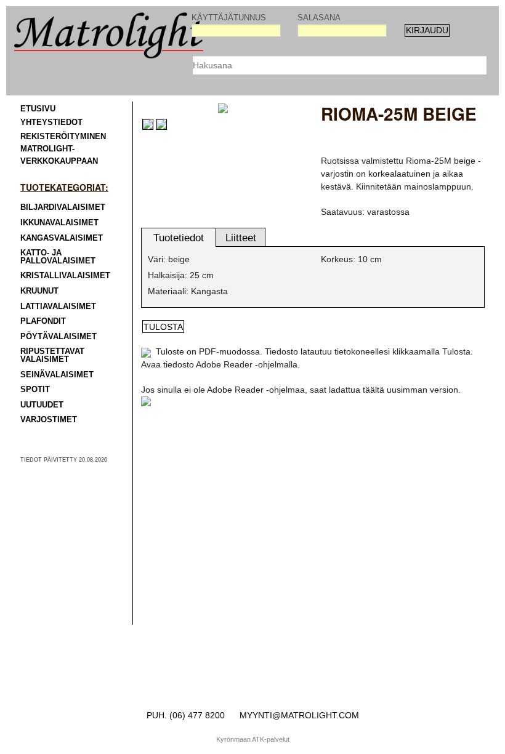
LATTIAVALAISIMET (58, 306)
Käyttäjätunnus (229, 18)
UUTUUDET (41, 405)
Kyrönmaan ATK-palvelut (252, 739)
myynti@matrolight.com (299, 715)
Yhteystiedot (51, 122)
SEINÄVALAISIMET (57, 375)
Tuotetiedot (178, 238)
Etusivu (37, 109)
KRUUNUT (39, 291)
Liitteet (240, 238)
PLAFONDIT (43, 321)
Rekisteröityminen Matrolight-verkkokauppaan (63, 149)
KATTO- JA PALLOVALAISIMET (57, 257)
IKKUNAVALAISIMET (59, 223)
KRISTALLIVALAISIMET (65, 275)
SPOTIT (35, 389)
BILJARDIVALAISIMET (62, 207)
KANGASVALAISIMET (61, 238)
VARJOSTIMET (48, 419)
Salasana (319, 18)
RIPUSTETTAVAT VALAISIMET (52, 355)
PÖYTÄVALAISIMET (58, 336)
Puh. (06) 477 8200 (186, 715)
